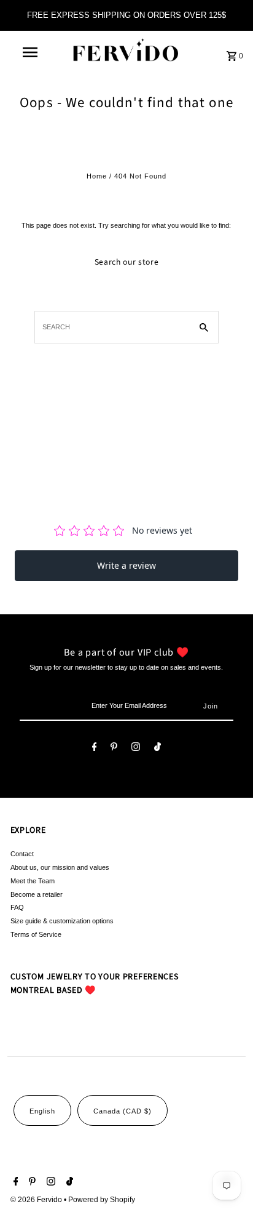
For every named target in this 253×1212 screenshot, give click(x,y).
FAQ (17, 907)
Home (97, 176)
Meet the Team (32, 881)
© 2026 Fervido (37, 1199)
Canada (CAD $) (122, 1111)
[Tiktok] (157, 748)
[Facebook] (94, 748)
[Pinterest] (114, 748)
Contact (22, 853)
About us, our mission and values (59, 867)
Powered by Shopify (101, 1199)
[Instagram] (135, 748)
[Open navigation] (31, 52)
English (42, 1111)
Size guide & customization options (62, 921)
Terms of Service (35, 934)
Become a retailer (36, 894)
